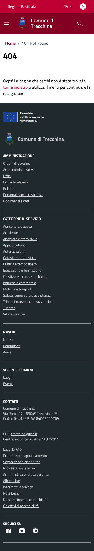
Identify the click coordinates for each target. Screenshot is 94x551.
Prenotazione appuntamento (25, 455)
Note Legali (11, 493)
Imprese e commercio (19, 282)
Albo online (11, 480)
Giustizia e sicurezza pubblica (25, 276)
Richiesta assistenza (19, 468)
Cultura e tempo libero (20, 264)
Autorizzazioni (13, 251)
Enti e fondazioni (16, 182)
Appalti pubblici (14, 245)
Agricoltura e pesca (17, 226)
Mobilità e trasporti (17, 289)
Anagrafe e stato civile (20, 239)
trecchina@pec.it (24, 434)
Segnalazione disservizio (21, 461)
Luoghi (8, 377)
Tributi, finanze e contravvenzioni (28, 301)
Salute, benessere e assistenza (27, 295)
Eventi (8, 383)
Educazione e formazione (22, 270)
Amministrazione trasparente (26, 474)
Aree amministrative (19, 169)
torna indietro (15, 87)
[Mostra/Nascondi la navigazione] (6, 23)
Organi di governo (16, 163)
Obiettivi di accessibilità (21, 505)
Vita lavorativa (14, 314)
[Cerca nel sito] (80, 23)
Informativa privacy (18, 487)
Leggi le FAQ (12, 449)
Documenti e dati (16, 201)
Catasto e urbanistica (19, 257)
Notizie (8, 339)
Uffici (7, 176)
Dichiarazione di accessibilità (24, 499)
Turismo (9, 308)
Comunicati (11, 345)
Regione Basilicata (22, 6)
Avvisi (7, 352)
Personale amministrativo (23, 194)
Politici (8, 188)
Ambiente (10, 232)
